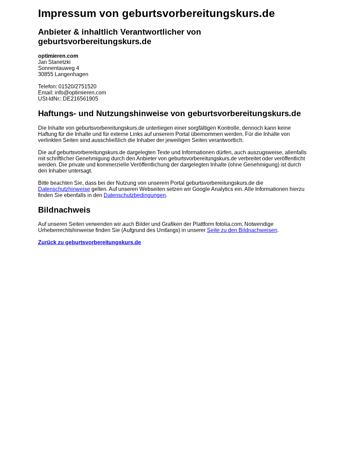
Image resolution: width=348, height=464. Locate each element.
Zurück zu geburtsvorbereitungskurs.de (89, 242)
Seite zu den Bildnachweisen (242, 230)
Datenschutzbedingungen (135, 195)
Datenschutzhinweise (64, 189)
